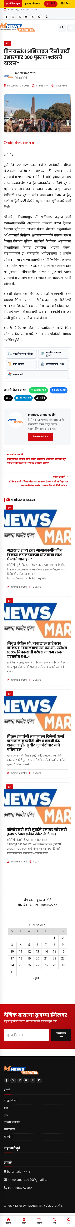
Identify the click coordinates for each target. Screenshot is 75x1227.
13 (37, 952)
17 (12, 959)
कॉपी (42, 398)
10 (12, 952)
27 (37, 966)
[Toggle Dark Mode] (46, 16)
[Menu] (71, 28)
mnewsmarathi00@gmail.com (29, 1180)
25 (20, 966)
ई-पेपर (66, 3)
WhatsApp (40, 390)
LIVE (52, 3)
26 (29, 966)
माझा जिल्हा (10, 1101)
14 (46, 952)
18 (20, 959)
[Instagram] (19, 16)
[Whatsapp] (32, 16)
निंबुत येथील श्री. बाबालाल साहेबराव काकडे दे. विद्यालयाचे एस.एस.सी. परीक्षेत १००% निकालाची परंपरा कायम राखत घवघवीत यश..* (37, 650)
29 (54, 966)
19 (29, 959)
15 (54, 952)
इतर (7, 43)
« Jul (36, 978)
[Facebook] (6, 16)
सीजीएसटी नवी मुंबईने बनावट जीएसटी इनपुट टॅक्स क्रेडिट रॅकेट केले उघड (37, 831)
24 (12, 966)
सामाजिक (9, 1130)
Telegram (25, 397)
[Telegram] (39, 16)
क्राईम (7, 1108)
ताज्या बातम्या (12, 1122)
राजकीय (8, 1137)
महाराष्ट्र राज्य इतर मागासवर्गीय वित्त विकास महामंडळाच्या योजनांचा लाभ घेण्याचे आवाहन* (34, 555)
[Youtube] (26, 16)
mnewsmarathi (25, 73)
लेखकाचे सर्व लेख (40, 436)
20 (37, 959)
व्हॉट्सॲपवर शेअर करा (20, 143)
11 (20, 952)
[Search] (62, 28)
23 (63, 959)
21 (46, 959)
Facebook (60, 390)
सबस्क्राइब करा (61, 1035)
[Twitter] (13, 16)
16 (63, 952)
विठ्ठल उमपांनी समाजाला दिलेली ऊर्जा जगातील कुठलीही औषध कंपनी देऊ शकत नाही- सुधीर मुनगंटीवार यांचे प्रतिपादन (35, 743)
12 (29, 952)
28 (46, 966)
